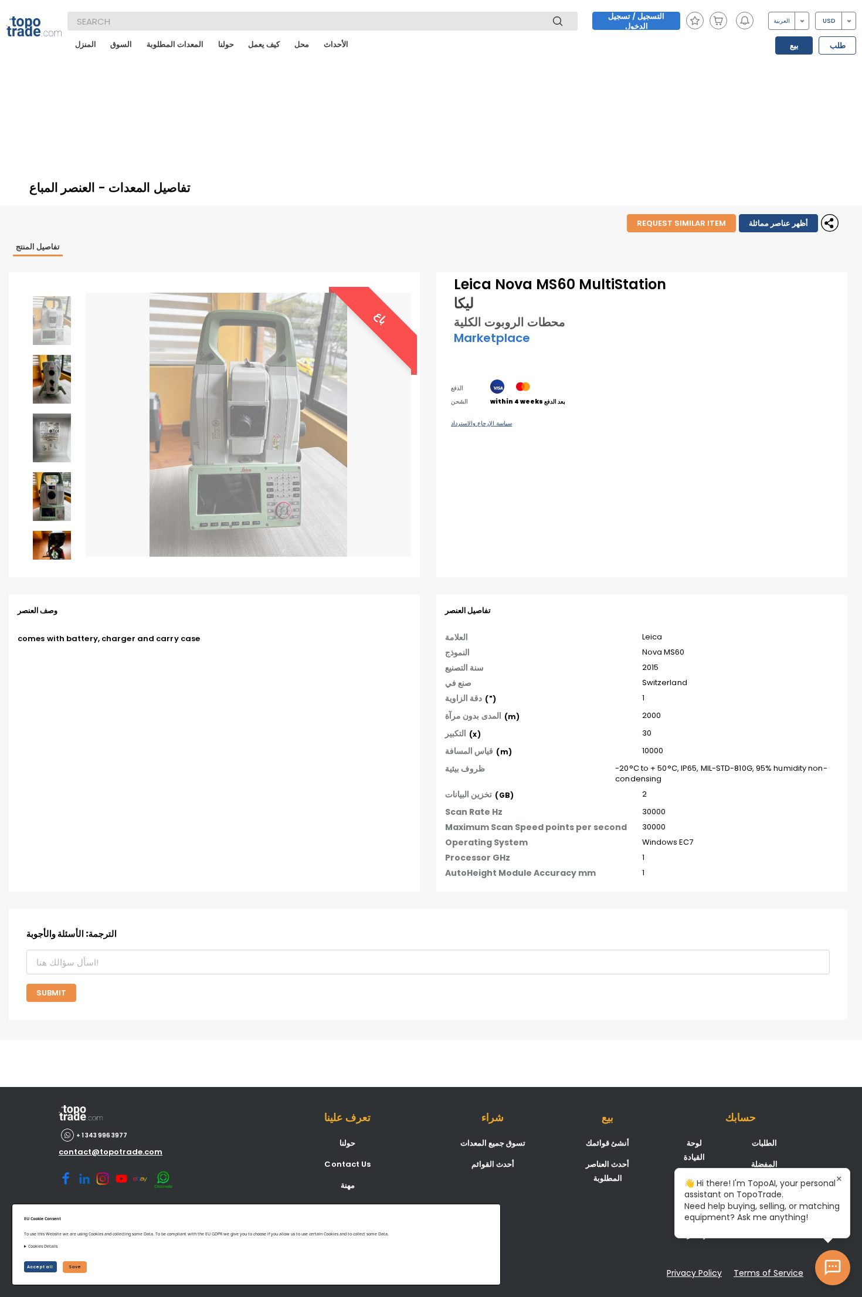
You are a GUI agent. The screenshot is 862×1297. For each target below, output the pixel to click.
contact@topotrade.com (110, 1151)
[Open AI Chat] (832, 1267)
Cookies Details (42, 1246)
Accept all (40, 1266)
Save (75, 1266)
